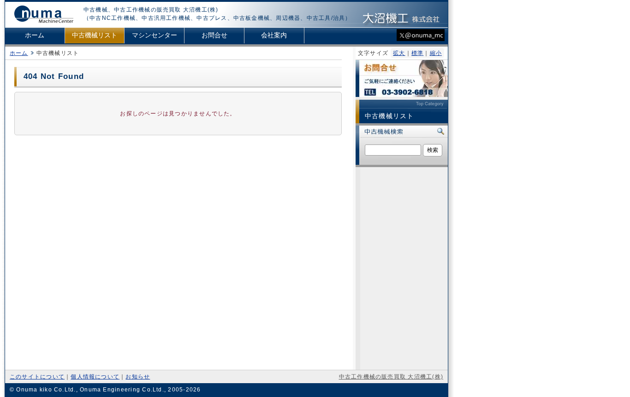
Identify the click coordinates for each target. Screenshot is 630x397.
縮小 (436, 53)
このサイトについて (37, 376)
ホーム (34, 35)
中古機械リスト (94, 35)
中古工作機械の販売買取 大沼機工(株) (391, 376)
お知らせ (137, 376)
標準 (417, 53)
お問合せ (214, 35)
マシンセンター (154, 35)
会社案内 (274, 35)
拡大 (399, 53)
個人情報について (95, 376)
